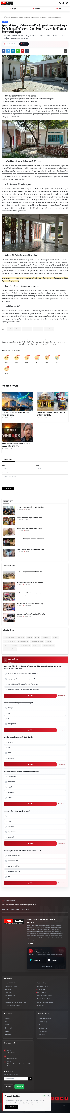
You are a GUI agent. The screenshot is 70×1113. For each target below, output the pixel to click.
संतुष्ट (9, 748)
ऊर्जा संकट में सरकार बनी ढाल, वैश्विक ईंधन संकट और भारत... (16, 414)
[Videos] (59, 3)
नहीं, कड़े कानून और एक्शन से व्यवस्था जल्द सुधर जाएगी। (22, 679)
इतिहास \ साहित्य (9, 1028)
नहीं (8, 718)
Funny (36, 362)
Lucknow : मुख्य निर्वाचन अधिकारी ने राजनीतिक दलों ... (31, 614)
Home (3, 16)
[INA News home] (7, 3)
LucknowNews (46, 637)
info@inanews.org (12, 1058)
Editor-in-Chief (41, 983)
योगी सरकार (17, 329)
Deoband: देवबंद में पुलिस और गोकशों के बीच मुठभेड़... (31, 539)
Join (30, 1078)
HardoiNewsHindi (25, 645)
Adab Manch (8, 999)
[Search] (67, 3)
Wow (6, 373)
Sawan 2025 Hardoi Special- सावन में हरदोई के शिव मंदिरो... (51, 414)
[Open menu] (56, 3)
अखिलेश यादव (11, 782)
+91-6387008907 (11, 1053)
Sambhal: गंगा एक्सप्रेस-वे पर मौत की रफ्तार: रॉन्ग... (30, 572)
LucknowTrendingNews (11, 645)
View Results (61, 696)
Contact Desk (15, 909)
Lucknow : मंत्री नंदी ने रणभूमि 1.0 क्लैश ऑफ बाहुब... (30, 604)
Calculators (8, 993)
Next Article (40, 339)
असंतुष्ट (9, 753)
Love (26, 362)
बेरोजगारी (10, 816)
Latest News (25, 909)
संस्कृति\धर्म (7, 1031)
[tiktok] (66, 1098)
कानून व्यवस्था (11, 827)
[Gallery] (63, 3)
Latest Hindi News (9, 637)
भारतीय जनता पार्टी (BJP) (14, 856)
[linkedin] (57, 1098)
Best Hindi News (10, 996)
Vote (31, 696)
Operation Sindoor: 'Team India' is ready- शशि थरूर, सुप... (16, 445)
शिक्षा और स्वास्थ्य (12, 832)
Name (3, 465)
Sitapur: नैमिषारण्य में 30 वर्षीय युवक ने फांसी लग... (30, 528)
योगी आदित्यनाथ (12, 777)
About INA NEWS (10, 983)
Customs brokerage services (13, 1005)
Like (6, 362)
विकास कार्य (11, 837)
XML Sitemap (43, 1034)
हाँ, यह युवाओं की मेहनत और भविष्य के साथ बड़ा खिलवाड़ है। (23, 674)
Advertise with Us (42, 986)
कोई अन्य (10, 798)
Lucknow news (27, 329)
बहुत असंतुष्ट (11, 758)
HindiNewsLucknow (10, 649)
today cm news (38, 329)
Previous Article (29, 339)
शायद (9, 713)
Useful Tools (8, 989)
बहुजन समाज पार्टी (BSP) (14, 866)
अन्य (9, 877)
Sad (57, 362)
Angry (46, 362)
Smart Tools (5, 909)
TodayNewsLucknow (37, 641)
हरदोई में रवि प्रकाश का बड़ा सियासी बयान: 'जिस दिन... (30, 582)
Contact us (8, 1086)
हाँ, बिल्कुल (10, 708)
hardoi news (21, 637)
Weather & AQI (41, 989)
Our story (31, 943)
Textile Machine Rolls (43, 999)
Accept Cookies (11, 1107)
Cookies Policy (43, 1028)
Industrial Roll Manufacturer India (15, 1002)
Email (37, 465)
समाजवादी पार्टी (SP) (13, 861)
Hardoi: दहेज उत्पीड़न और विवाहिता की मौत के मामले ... (31, 549)
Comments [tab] (8, 459)
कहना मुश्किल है (12, 724)
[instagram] (52, 1098)
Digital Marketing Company (45, 1002)
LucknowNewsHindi (48, 645)
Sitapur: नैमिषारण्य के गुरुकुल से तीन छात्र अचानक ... (30, 518)
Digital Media (41, 993)
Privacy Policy (43, 1022)
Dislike (16, 362)
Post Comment (7, 488)
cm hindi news (49, 329)
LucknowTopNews (9, 641)
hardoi (37, 637)
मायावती (10, 787)
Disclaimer (42, 1025)
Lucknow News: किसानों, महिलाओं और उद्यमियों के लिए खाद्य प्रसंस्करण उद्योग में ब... (18, 343)
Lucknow (48, 641)
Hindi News (36, 645)
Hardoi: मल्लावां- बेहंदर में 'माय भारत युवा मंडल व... (30, 593)
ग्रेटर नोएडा (10, 329)
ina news (29, 637)
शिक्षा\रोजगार (8, 1034)
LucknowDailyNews (23, 641)
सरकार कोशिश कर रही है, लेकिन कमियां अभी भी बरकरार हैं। (23, 684)
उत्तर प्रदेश (7, 1019)
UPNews (55, 637)
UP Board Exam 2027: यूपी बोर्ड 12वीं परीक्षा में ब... (30, 507)
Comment (5, 473)
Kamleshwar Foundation (44, 996)
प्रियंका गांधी (11, 792)
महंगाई (9, 821)
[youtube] (61, 1098)
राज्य (6, 1022)
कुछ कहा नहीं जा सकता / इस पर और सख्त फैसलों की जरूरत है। (23, 689)
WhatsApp (20, 1086)
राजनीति (7, 1025)
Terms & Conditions (45, 1019)
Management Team (11, 986)
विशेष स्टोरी (9, 16)
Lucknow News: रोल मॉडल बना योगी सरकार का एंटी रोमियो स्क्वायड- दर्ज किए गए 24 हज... (50, 343)
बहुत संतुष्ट (10, 742)
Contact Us (40, 1005)
